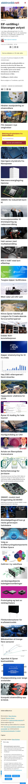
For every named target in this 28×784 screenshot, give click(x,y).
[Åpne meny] (25, 3)
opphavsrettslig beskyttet (16, 720)
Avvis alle (8, 775)
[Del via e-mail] (17, 47)
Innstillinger (23, 783)
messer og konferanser (15, 86)
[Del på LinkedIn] (15, 47)
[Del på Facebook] (10, 47)
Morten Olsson (10, 718)
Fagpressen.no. (18, 770)
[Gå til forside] (11, 3)
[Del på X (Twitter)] (13, 47)
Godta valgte (16, 775)
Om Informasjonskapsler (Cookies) (11, 731)
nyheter (4, 86)
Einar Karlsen (12, 716)
